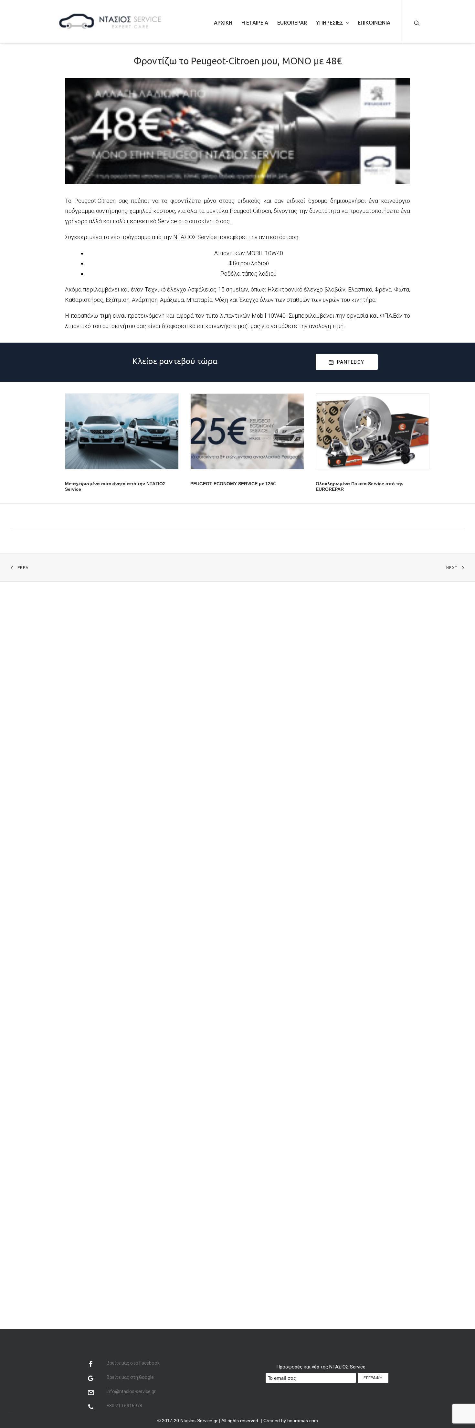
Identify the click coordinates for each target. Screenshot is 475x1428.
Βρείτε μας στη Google (130, 1377)
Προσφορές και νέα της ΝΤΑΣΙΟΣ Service (320, 1367)
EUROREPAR (292, 23)
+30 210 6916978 (124, 1405)
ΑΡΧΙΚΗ (223, 23)
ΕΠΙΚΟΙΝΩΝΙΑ (374, 23)
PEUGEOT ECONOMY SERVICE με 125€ (233, 483)
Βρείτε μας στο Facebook (133, 1363)
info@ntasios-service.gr (131, 1391)
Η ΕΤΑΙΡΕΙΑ (254, 23)
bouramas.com (302, 1420)
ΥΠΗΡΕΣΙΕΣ (329, 23)
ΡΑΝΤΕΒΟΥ (350, 362)
